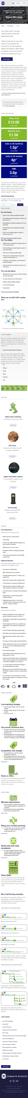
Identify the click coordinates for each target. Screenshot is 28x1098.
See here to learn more (18, 630)
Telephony (10, 26)
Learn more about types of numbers (12, 350)
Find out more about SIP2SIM (10, 292)
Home (2, 26)
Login (24, 3)
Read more (13, 425)
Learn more (14, 125)
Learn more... (4, 762)
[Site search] (25, 7)
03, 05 (16, 616)
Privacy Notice (8, 1086)
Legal (14, 1086)
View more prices (8, 713)
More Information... (11, 106)
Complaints (19, 1086)
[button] (14, 94)
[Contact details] (21, 7)
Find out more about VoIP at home (11, 238)
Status (18, 3)
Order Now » (7, 59)
